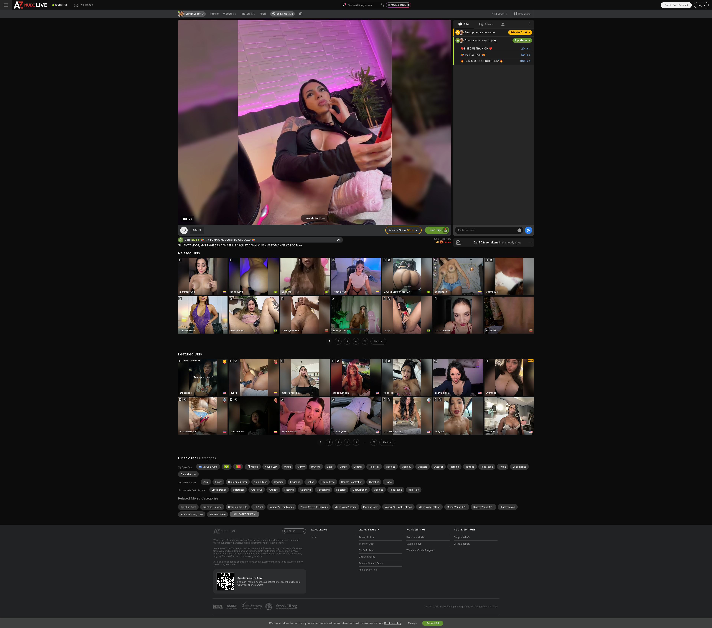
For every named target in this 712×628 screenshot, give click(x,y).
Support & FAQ (462, 537)
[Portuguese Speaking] (238, 467)
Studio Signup (414, 544)
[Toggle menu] (6, 5)
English (291, 531)
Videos (229, 13)
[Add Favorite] (184, 230)
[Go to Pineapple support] (269, 606)
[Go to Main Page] (30, 5)
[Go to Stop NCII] (287, 606)
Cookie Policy (392, 623)
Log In (701, 5)
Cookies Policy (367, 557)
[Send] (528, 230)
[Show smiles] (519, 230)
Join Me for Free (315, 218)
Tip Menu (521, 40)
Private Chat (518, 32)
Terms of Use (366, 544)
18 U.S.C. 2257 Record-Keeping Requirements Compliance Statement (461, 606)
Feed (263, 13)
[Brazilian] (227, 467)
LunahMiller (187, 458)
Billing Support (462, 544)
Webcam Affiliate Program (420, 550)
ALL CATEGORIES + (244, 514)
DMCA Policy (366, 550)
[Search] (382, 5)
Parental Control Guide (371, 563)
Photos (247, 13)
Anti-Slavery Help (368, 569)
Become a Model (415, 537)
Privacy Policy (366, 537)
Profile (214, 13)
